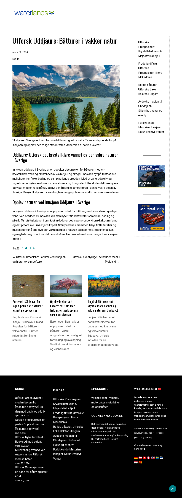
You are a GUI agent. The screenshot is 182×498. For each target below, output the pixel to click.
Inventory (148, 438)
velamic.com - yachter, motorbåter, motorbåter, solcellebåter (105, 402)
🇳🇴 (153, 457)
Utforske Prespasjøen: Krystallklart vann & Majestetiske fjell (67, 404)
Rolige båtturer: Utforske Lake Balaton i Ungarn (148, 89)
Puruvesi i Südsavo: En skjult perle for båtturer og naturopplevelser (27, 306)
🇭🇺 (136, 462)
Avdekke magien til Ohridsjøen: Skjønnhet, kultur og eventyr (66, 440)
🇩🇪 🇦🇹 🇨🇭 (140, 457)
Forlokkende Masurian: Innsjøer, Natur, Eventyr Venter (151, 127)
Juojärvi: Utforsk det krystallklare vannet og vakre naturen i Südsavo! (103, 306)
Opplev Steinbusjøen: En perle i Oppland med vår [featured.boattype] (30, 424)
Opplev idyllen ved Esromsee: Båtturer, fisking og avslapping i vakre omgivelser (64, 308)
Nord (15, 58)
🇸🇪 (157, 457)
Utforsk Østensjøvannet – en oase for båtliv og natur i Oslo (31, 472)
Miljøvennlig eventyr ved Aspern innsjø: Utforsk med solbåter (30, 454)
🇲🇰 (140, 462)
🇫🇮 (161, 457)
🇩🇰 (149, 457)
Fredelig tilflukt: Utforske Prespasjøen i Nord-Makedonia (68, 417)
